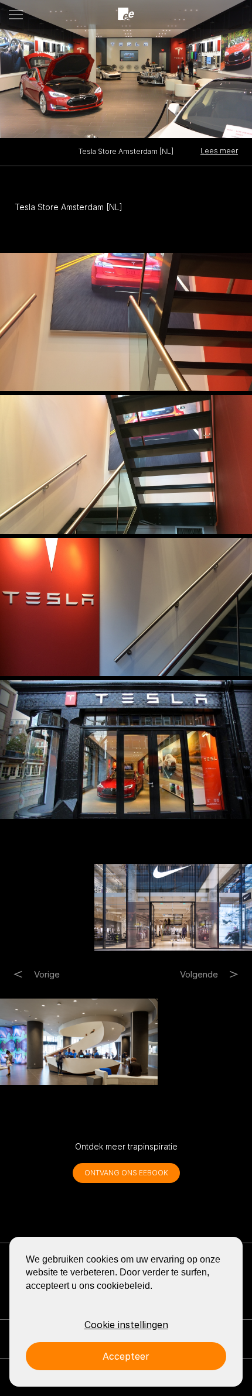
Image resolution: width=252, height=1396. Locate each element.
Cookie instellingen (126, 1324)
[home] (126, 14)
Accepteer (126, 1356)
